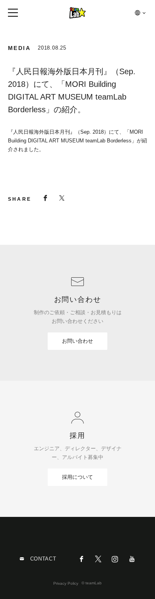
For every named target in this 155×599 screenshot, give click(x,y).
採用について (77, 477)
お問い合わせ (77, 341)
